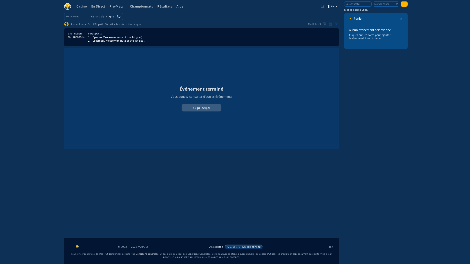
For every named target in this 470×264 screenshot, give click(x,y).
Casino (81, 6)
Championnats (141, 6)
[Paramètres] (401, 18)
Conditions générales (147, 253)
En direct (98, 6)
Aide (179, 6)
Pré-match (118, 6)
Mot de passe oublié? (356, 9)
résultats (164, 6)
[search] (322, 6)
